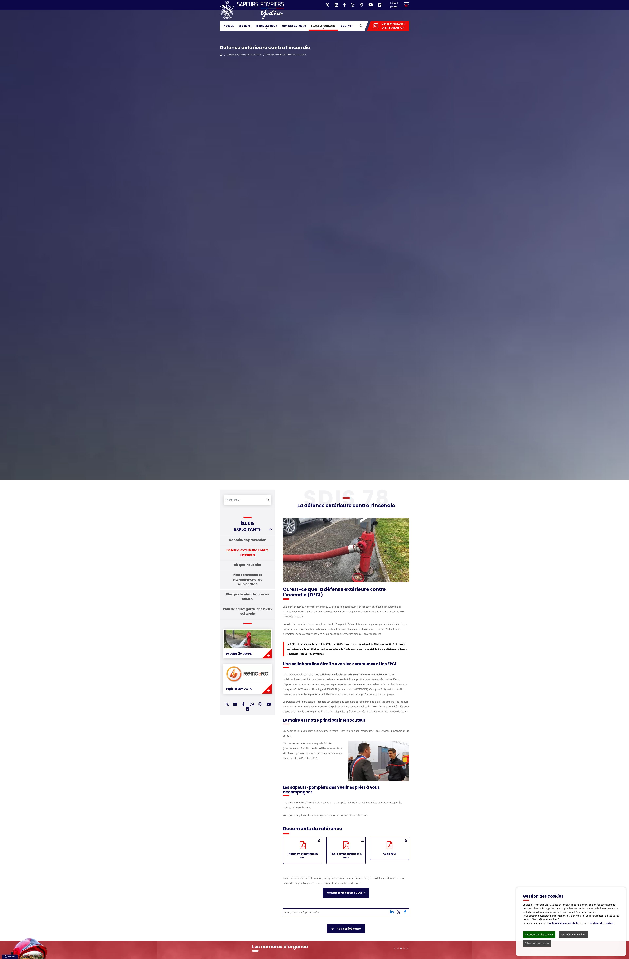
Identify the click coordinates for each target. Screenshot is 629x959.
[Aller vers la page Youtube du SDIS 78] (269, 704)
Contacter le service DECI (344, 893)
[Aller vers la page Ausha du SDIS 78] (260, 704)
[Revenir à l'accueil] (221, 54)
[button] (398, 5)
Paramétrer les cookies (573, 934)
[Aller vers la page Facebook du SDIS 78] (243, 704)
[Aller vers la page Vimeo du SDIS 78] (247, 709)
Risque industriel (247, 565)
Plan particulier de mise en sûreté (247, 596)
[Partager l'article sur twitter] (398, 912)
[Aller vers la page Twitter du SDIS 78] (227, 704)
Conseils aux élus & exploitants (244, 54)
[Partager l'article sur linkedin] (392, 912)
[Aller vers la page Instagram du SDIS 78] (251, 704)
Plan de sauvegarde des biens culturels (247, 611)
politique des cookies (601, 923)
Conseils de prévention (247, 540)
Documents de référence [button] (312, 829)
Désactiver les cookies (537, 943)
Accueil (229, 26)
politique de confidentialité (564, 923)
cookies (11, 956)
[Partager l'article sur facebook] (405, 912)
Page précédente (348, 929)
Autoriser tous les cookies (539, 934)
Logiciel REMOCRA (239, 689)
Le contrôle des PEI (239, 654)
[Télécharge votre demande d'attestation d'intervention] (375, 26)
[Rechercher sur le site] (268, 500)
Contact (347, 26)
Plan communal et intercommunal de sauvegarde (247, 579)
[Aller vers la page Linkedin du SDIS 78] (235, 704)
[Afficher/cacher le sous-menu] (271, 529)
